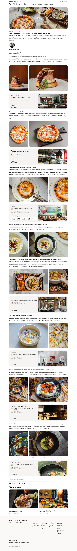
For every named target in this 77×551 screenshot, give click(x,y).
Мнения (43, 525)
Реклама (11, 542)
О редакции (16, 542)
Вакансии (59, 525)
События (59, 527)
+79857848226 (14, 364)
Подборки (17, 31)
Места (34, 4)
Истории (16, 513)
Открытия (59, 523)
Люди (40, 4)
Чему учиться (44, 523)
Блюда (46, 4)
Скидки (59, 522)
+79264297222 (14, 162)
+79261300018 (14, 474)
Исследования (60, 530)
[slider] (52, 101)
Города (34, 527)
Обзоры (34, 522)
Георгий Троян (58, 226)
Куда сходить (35, 525)
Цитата (59, 532)
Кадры (58, 528)
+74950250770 (14, 107)
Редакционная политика (24, 542)
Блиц (42, 528)
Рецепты (51, 525)
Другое (59, 533)
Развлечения (44, 527)
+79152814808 (14, 418)
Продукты (51, 527)
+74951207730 (14, 310)
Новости (52, 4)
